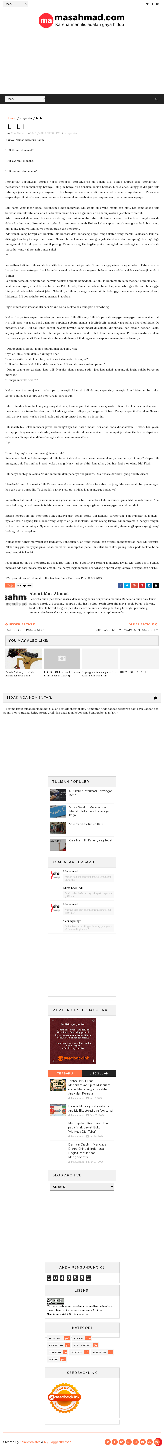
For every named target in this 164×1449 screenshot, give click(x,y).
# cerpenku (24, 585)
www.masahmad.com (78, 1306)
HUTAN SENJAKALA (133, 672)
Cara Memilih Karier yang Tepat (90, 840)
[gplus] (129, 1442)
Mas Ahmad (70, 871)
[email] (143, 1442)
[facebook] (152, 4)
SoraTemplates (30, 1442)
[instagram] (157, 4)
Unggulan (99, 1073)
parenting (99, 1352)
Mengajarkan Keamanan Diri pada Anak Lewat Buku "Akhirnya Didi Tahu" (88, 1127)
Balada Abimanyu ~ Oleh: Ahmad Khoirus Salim (20, 674)
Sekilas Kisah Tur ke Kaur (86, 824)
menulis (76, 1352)
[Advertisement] (82, 64)
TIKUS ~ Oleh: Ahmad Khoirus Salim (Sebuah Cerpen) (62, 674)
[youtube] (150, 1442)
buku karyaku (82, 1345)
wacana (53, 1359)
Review (78, 1338)
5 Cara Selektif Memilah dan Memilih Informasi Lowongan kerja (89, 811)
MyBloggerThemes (57, 1442)
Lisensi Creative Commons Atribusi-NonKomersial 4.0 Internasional (76, 1312)
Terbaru (65, 1073)
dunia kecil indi (73, 888)
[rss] (136, 1442)
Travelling (56, 1345)
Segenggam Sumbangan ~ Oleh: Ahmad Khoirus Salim (100, 674)
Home (12, 118)
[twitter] (147, 4)
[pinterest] (157, 1442)
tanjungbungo (72, 921)
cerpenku (26, 118)
